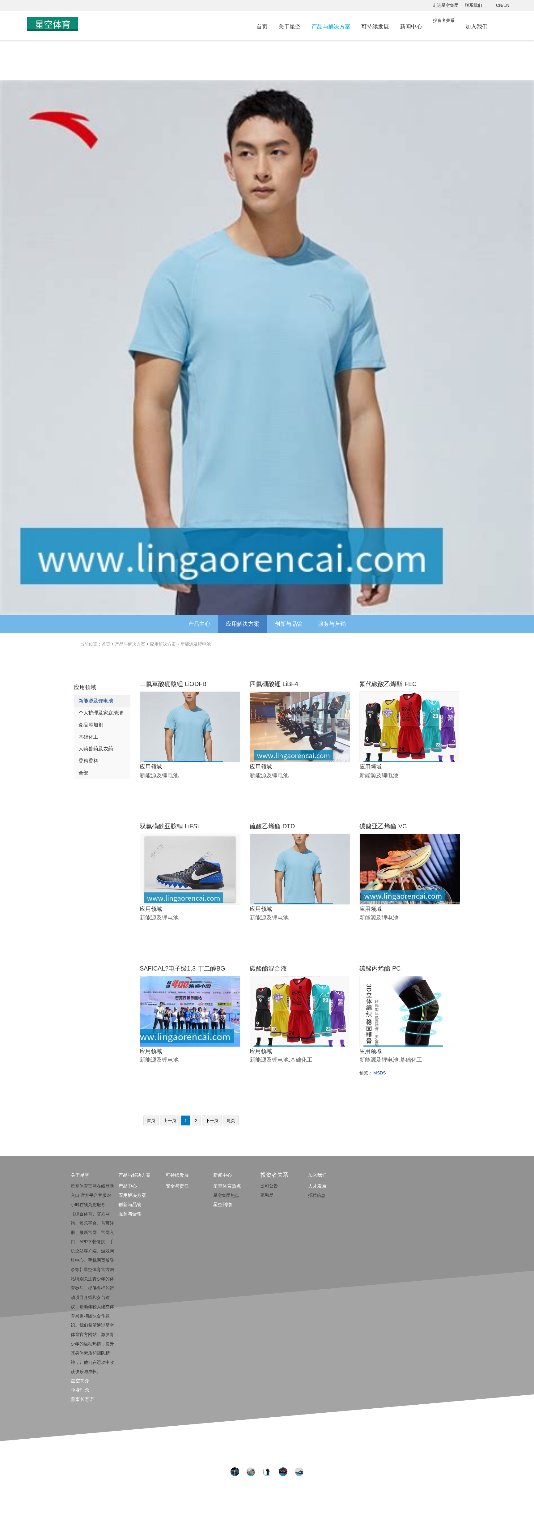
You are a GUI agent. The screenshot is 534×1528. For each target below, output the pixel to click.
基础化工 (88, 737)
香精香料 (88, 760)
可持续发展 (375, 26)
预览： (365, 1072)
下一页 (212, 1120)
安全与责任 (177, 1186)
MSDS (379, 1072)
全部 (83, 772)
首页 (262, 26)
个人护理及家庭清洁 (100, 712)
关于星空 (289, 26)
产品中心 (199, 624)
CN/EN (502, 5)
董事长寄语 (82, 1399)
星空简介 (80, 1380)
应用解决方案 (242, 624)
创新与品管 (289, 624)
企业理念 (80, 1390)
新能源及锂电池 (195, 644)
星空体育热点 (227, 1186)
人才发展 (317, 1186)
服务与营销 (332, 624)
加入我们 (476, 26)
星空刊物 (222, 1204)
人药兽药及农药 (95, 748)
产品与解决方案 (331, 26)
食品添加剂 (90, 725)
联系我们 (473, 5)
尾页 (231, 1120)
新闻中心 (411, 26)
